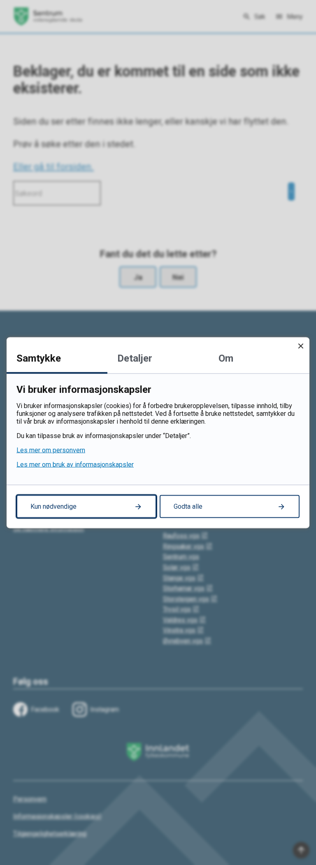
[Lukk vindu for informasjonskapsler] (300, 345)
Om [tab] (225, 358)
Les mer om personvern (50, 450)
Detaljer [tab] (134, 358)
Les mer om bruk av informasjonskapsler (75, 464)
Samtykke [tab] (38, 358)
